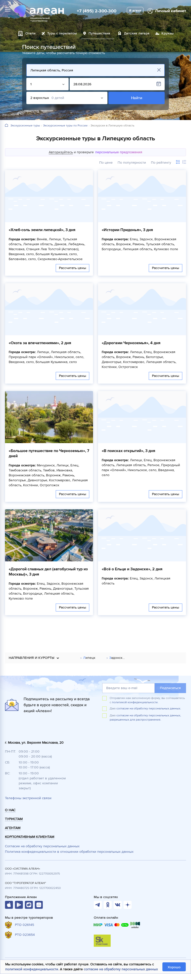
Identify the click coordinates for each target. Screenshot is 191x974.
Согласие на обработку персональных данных (42, 846)
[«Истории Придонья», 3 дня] (142, 196)
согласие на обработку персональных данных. (148, 708)
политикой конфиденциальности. (135, 702)
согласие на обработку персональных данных (121, 969)
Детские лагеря (136, 33)
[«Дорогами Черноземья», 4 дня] (142, 309)
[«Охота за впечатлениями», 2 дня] (49, 309)
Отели (30, 33)
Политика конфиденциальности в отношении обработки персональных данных (69, 852)
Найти (136, 97)
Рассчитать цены (72, 268)
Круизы (167, 33)
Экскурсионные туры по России (65, 125)
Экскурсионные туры (25, 125)
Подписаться (170, 688)
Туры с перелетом (62, 33)
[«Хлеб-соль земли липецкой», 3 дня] (49, 196)
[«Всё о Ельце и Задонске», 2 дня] (142, 535)
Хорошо (174, 967)
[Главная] (6, 125)
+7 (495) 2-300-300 (96, 11)
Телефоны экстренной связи (28, 798)
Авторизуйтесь (61, 152)
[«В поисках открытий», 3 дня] (142, 417)
